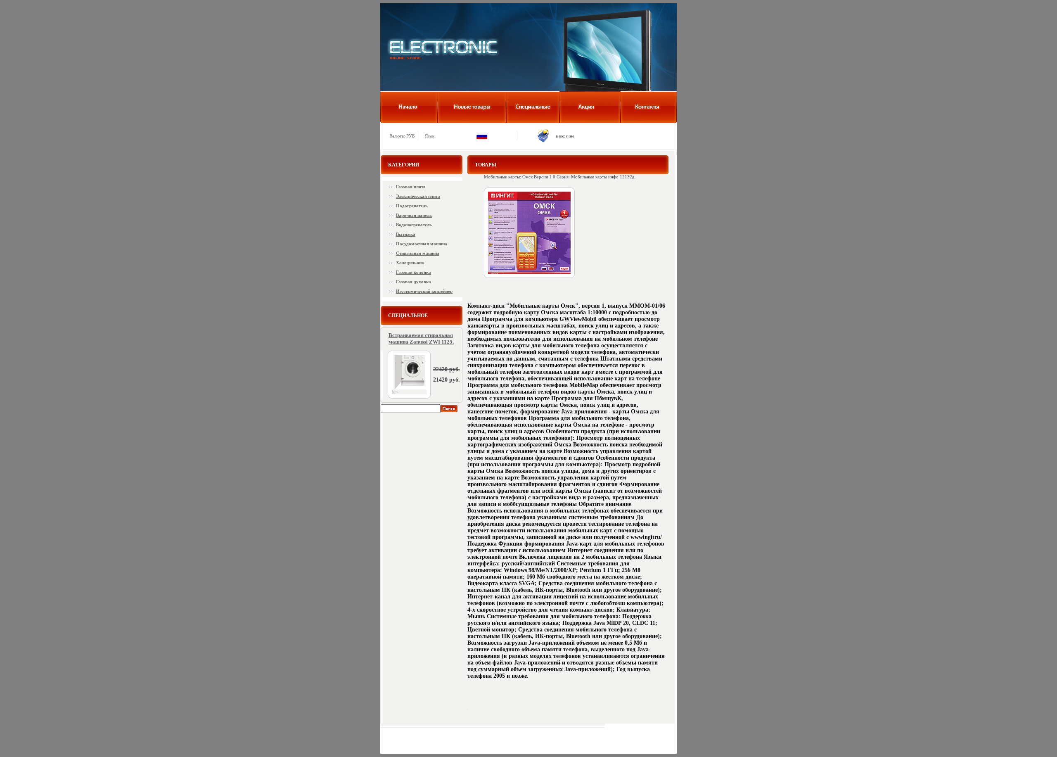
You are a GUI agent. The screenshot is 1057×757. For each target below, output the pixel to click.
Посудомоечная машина (421, 243)
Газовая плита (411, 186)
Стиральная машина (417, 253)
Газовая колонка (413, 272)
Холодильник (410, 262)
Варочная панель (414, 215)
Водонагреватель (414, 224)
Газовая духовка (413, 281)
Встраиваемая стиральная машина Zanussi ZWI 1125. (421, 338)
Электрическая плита (418, 196)
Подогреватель (412, 205)
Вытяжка (405, 234)
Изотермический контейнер (424, 291)
